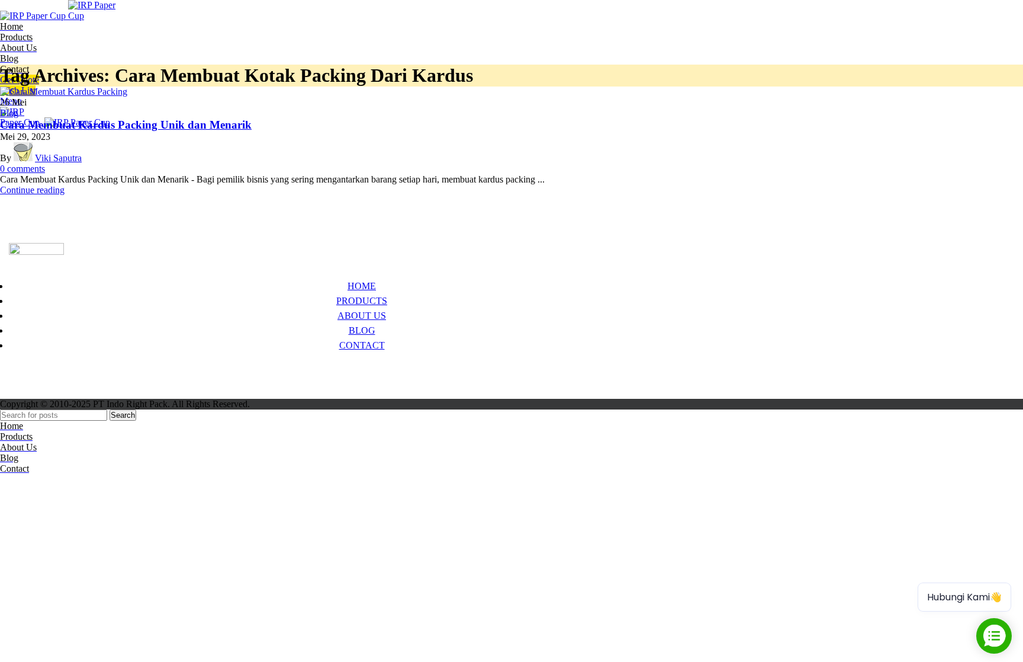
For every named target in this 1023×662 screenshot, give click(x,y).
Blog (9, 113)
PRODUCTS (361, 301)
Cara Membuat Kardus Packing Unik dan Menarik (126, 125)
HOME (362, 286)
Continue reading (32, 190)
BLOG (362, 330)
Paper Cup (29, 369)
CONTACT (362, 345)
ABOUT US (361, 316)
